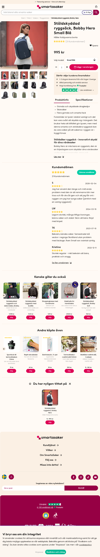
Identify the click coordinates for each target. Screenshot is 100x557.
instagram (79, 477)
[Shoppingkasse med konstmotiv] (50, 291)
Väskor (35, 18)
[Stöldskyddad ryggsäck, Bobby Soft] (88, 291)
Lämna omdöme (86, 172)
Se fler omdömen (60, 263)
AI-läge (88, 12)
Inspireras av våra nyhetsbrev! (50, 483)
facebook (72, 477)
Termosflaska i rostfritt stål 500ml (69, 356)
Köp (30, 317)
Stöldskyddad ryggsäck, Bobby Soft (88, 304)
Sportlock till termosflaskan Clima (11, 357)
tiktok (87, 477)
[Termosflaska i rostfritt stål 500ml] (69, 344)
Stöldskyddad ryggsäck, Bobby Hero (50, 411)
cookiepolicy (85, 545)
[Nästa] (44, 66)
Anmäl (81, 488)
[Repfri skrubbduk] (31, 344)
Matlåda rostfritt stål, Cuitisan (88, 356)
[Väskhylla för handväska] (69, 291)
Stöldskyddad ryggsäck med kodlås (30, 304)
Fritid (29, 18)
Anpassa (39, 552)
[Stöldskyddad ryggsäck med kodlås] (31, 291)
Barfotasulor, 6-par (50, 355)
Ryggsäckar (44, 18)
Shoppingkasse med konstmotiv (50, 302)
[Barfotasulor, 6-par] (50, 344)
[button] (46, 515)
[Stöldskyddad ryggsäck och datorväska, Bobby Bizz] (12, 291)
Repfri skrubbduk (31, 355)
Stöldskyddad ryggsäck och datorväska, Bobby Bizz (11, 304)
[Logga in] (10, 477)
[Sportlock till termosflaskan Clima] (12, 344)
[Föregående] (4, 295)
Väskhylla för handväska (69, 302)
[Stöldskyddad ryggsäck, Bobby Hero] (50, 398)
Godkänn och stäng (55, 552)
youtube (94, 477)
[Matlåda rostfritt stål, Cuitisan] (88, 344)
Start (23, 18)
